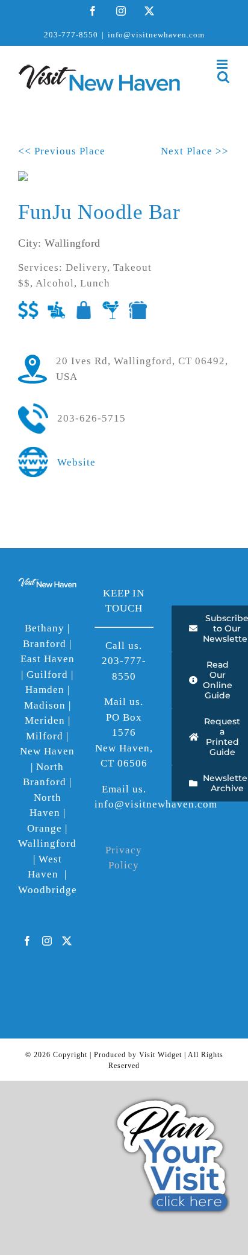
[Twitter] (67, 941)
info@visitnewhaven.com (156, 34)
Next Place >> (195, 151)
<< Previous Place (61, 151)
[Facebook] (27, 941)
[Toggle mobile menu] (223, 64)
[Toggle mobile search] (223, 77)
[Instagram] (47, 941)
